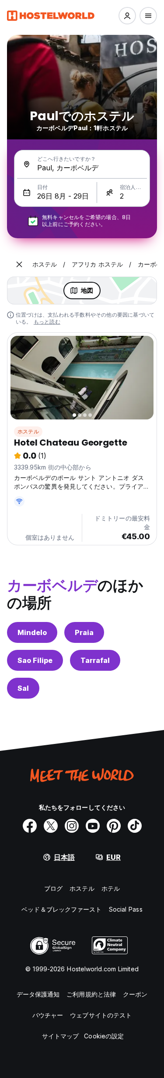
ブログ (53, 888)
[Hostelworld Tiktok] (135, 826)
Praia (84, 632)
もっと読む (47, 321)
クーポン (135, 994)
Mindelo (32, 632)
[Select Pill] (127, 15)
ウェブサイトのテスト (101, 1015)
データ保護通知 (38, 994)
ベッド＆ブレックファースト (61, 909)
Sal (23, 688)
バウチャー (47, 1015)
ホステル (28, 431)
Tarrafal (95, 660)
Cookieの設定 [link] (104, 1036)
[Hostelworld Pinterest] (114, 826)
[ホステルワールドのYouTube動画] (93, 826)
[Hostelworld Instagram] (72, 826)
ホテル (110, 888)
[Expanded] (19, 264)
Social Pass (126, 909)
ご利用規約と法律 (91, 994)
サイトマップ (60, 1036)
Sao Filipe (34, 660)
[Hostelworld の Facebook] (30, 826)
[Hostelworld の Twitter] (51, 826)
